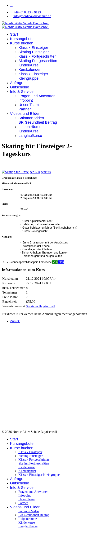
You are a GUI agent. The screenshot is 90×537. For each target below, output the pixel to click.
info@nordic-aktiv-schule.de (32, 16)
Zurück (15, 321)
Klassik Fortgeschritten (37, 56)
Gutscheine (19, 87)
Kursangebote (21, 39)
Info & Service (21, 91)
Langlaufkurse (30, 135)
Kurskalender (29, 69)
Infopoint (25, 100)
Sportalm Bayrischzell (40, 306)
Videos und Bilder (25, 113)
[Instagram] (11, 5)
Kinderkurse (28, 65)
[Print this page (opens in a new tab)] (4, 161)
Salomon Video (31, 118)
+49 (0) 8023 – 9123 (27, 12)
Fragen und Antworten (36, 96)
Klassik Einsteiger (33, 47)
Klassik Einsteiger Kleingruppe (33, 76)
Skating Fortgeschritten (37, 61)
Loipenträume (29, 127)
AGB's (14, 419)
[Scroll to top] (3, 533)
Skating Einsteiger (33, 52)
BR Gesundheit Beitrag (37, 122)
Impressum (17, 413)
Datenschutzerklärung (24, 416)
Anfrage (16, 83)
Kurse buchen (21, 43)
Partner (24, 109)
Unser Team (28, 105)
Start (14, 34)
